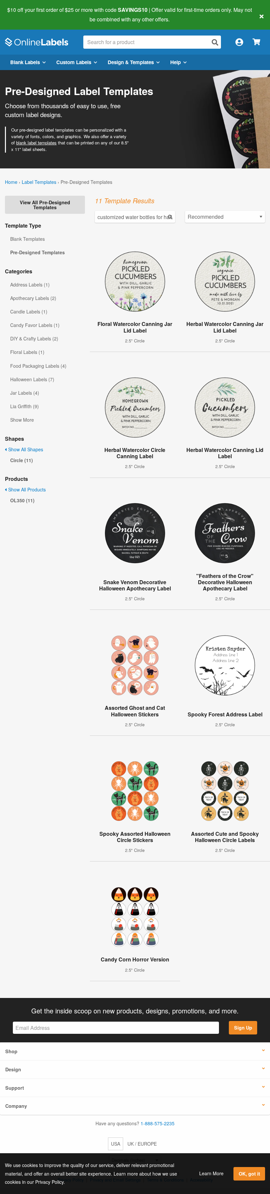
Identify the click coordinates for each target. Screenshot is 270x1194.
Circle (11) (21, 460)
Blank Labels (25, 62)
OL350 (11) (22, 500)
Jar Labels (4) (24, 392)
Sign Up (243, 1027)
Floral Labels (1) (27, 352)
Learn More (211, 1173)
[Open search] (215, 42)
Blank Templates (27, 239)
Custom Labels (73, 62)
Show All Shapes (25, 449)
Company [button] (16, 1106)
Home (11, 182)
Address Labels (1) (30, 284)
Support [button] (14, 1087)
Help (175, 62)
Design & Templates (131, 62)
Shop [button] (11, 1051)
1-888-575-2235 (158, 1123)
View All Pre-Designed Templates (45, 204)
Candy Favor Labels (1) (35, 325)
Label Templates (39, 182)
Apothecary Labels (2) (33, 298)
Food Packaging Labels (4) (38, 365)
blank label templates (36, 142)
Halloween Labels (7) (32, 379)
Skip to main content (24, 14)
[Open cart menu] (256, 42)
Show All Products (26, 489)
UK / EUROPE (142, 1143)
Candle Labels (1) (28, 311)
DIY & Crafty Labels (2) (34, 338)
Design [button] (13, 1069)
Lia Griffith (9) (24, 406)
